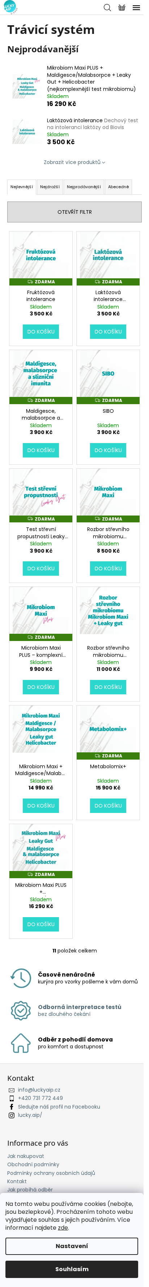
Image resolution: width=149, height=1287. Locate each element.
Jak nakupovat (25, 1156)
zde (63, 1228)
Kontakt (17, 1181)
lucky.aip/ (30, 1115)
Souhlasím (72, 1269)
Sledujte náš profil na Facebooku (59, 1106)
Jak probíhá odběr (30, 1189)
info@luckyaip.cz (39, 1089)
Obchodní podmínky (33, 1164)
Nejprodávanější (84, 187)
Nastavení (72, 1246)
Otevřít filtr (75, 212)
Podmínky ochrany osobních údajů (51, 1173)
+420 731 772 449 (40, 1098)
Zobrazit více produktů (72, 162)
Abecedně (118, 187)
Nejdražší (50, 187)
